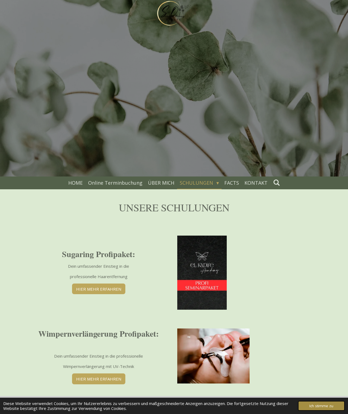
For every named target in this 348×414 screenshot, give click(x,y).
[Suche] (276, 182)
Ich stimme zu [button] (321, 405)
